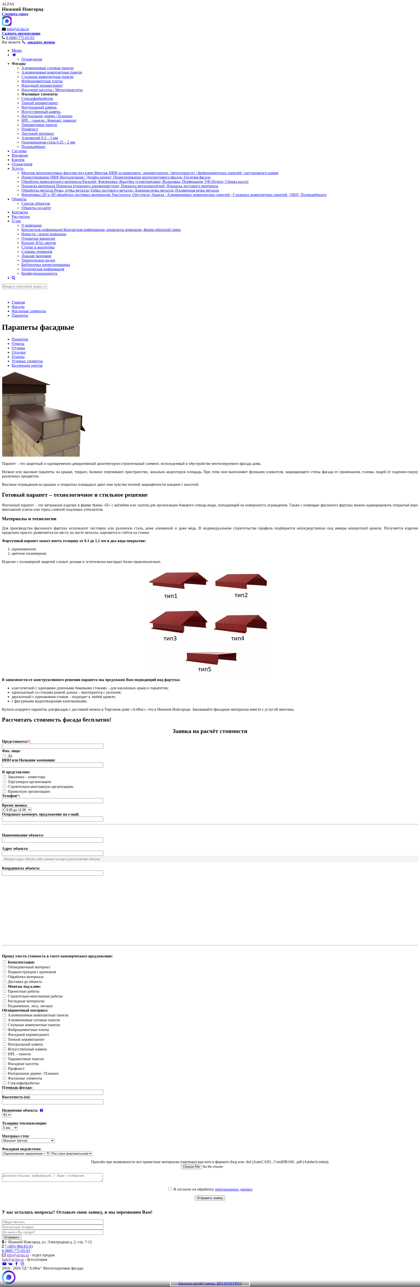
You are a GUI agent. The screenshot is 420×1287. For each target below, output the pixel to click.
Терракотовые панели (39, 125)
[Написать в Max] (9, 1277)
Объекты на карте (36, 208)
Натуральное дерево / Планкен (46, 116)
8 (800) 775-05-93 (20, 38)
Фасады (19, 63)
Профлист (29, 129)
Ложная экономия (36, 256)
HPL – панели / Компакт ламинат (49, 120)
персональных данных (234, 1189)
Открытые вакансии (38, 238)
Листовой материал (37, 133)
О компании (31, 225)
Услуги (17, 168)
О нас (16, 221)
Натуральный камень (39, 107)
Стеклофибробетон (37, 98)
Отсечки (19, 352)
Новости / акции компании (43, 234)
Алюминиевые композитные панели (51, 72)
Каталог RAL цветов (38, 243)
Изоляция (20, 155)
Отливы (18, 348)
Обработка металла (120, 190)
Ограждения (31, 59)
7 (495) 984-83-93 (19, 1246)
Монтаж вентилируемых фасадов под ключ (149, 173)
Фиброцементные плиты (42, 81)
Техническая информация (42, 269)
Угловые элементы (27, 361)
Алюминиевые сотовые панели (47, 68)
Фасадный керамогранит (42, 85)
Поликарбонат (33, 147)
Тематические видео (38, 260)
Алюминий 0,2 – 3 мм (39, 138)
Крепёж (18, 160)
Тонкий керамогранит (39, 103)
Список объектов (35, 203)
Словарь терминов (36, 251)
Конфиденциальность (39, 273)
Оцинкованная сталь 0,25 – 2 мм (48, 142)
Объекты (19, 199)
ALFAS (8, 4)
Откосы (18, 343)
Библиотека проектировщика (45, 265)
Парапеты (20, 339)
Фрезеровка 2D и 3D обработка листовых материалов (173, 195)
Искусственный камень (41, 112)
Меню (17, 50)
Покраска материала (119, 186)
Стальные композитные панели (47, 77)
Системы (19, 151)
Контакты (20, 212)
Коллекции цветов (27, 365)
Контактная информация (101, 230)
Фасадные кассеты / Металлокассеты (52, 90)
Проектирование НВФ (115, 177)
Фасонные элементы (39, 94)
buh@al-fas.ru (13, 1259)
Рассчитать (21, 216)
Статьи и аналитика (37, 247)
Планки (18, 357)
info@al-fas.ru (18, 29)
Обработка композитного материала (135, 181)
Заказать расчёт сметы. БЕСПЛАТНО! (210, 1283)
